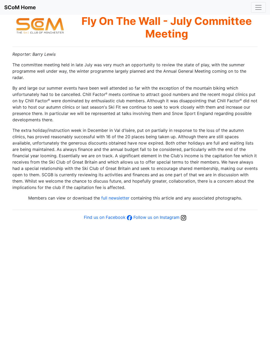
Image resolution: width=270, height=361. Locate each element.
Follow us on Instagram (156, 217)
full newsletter (115, 198)
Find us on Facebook (105, 217)
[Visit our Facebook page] (129, 217)
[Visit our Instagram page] (183, 217)
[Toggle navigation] (258, 7)
